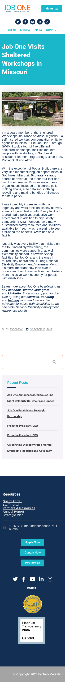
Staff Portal (11, 504)
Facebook (13, 290)
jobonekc (16, 329)
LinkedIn (14, 293)
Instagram (41, 290)
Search (54, 362)
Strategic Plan (13, 515)
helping (13, 300)
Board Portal (12, 501)
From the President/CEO (22, 425)
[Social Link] (18, 21)
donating (47, 297)
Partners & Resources (19, 508)
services (33, 297)
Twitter (28, 290)
